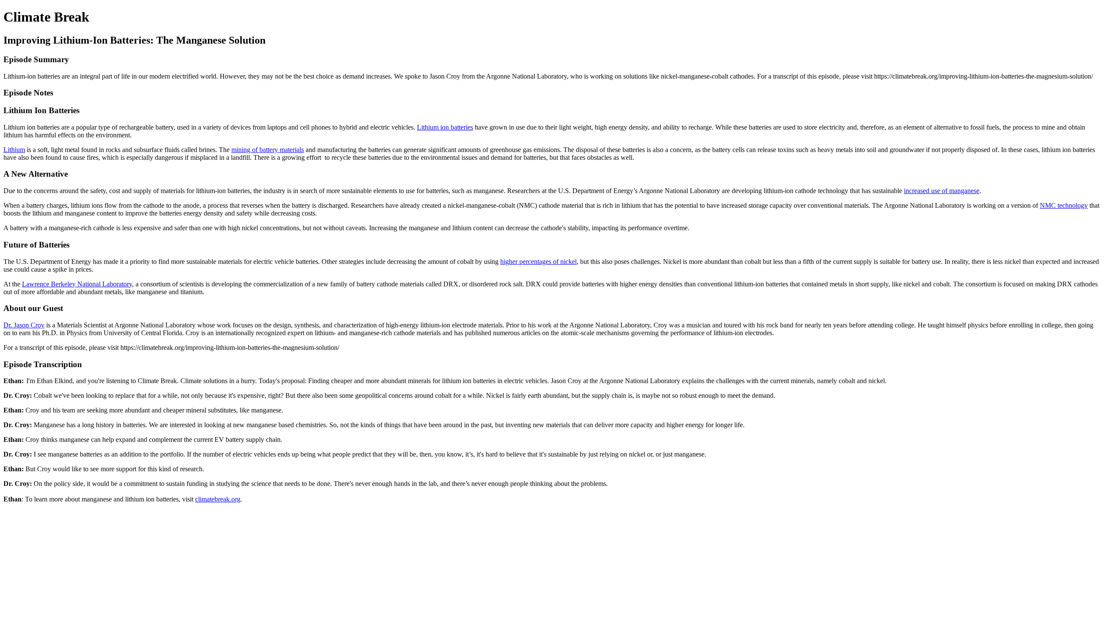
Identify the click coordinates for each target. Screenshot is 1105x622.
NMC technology (1064, 205)
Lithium (14, 149)
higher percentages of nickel (538, 261)
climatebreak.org (217, 499)
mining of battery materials (267, 149)
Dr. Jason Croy (23, 325)
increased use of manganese (941, 190)
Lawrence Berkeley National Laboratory (77, 284)
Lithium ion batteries (445, 127)
